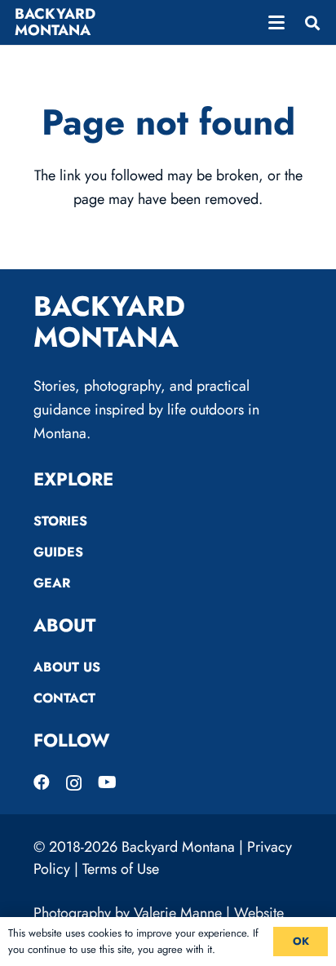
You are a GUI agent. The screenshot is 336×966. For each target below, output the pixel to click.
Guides (58, 552)
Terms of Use (120, 869)
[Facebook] (41, 782)
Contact (64, 698)
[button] (277, 23)
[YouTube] (107, 782)
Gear (51, 583)
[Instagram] (74, 783)
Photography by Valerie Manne (127, 913)
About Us (66, 667)
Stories (60, 521)
